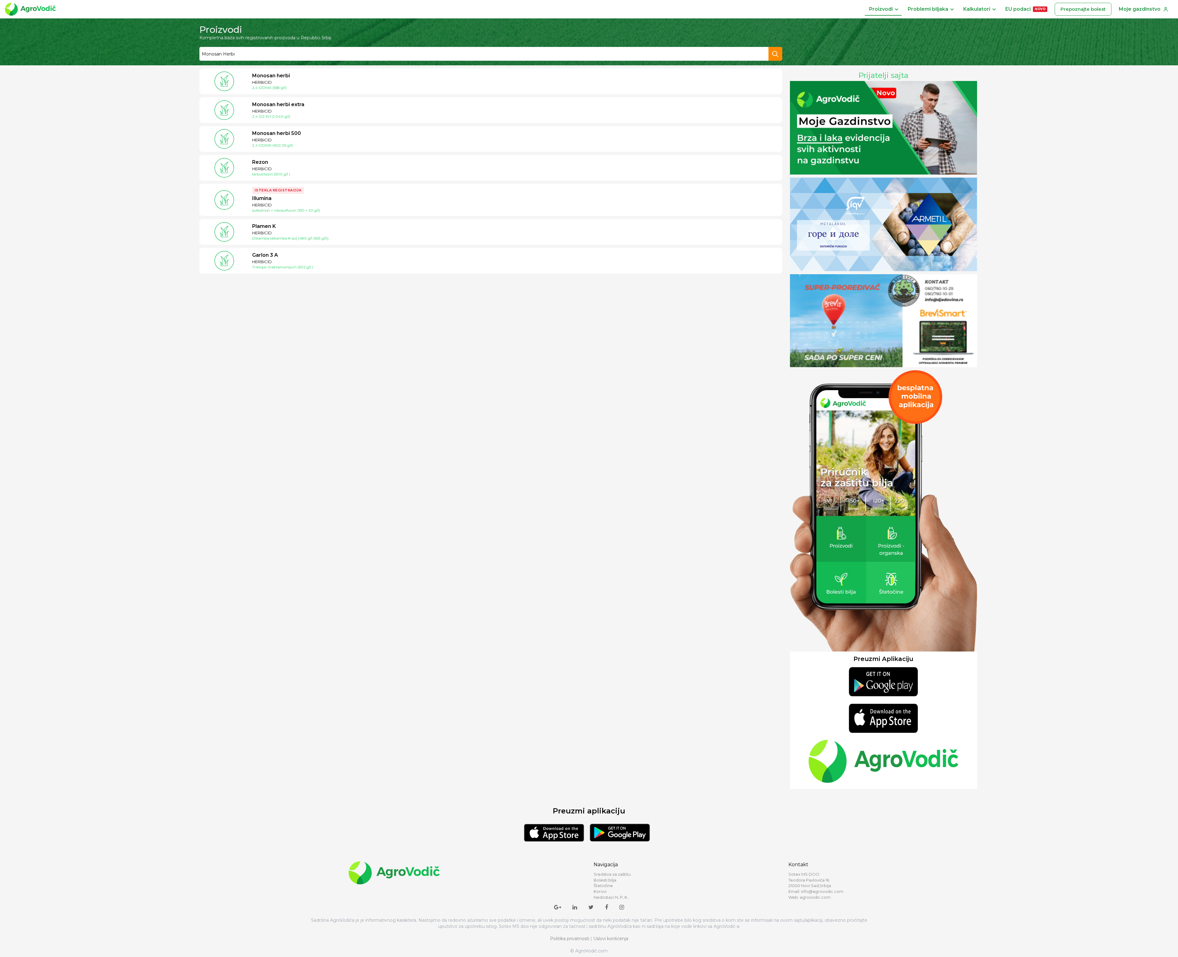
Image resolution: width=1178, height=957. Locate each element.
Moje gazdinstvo (1140, 9)
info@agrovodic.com (822, 891)
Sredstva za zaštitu (612, 874)
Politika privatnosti (569, 938)
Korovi (600, 891)
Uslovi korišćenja (610, 938)
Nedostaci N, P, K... (612, 897)
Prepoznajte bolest (1083, 9)
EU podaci (1025, 9)
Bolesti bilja (605, 880)
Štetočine (603, 885)
